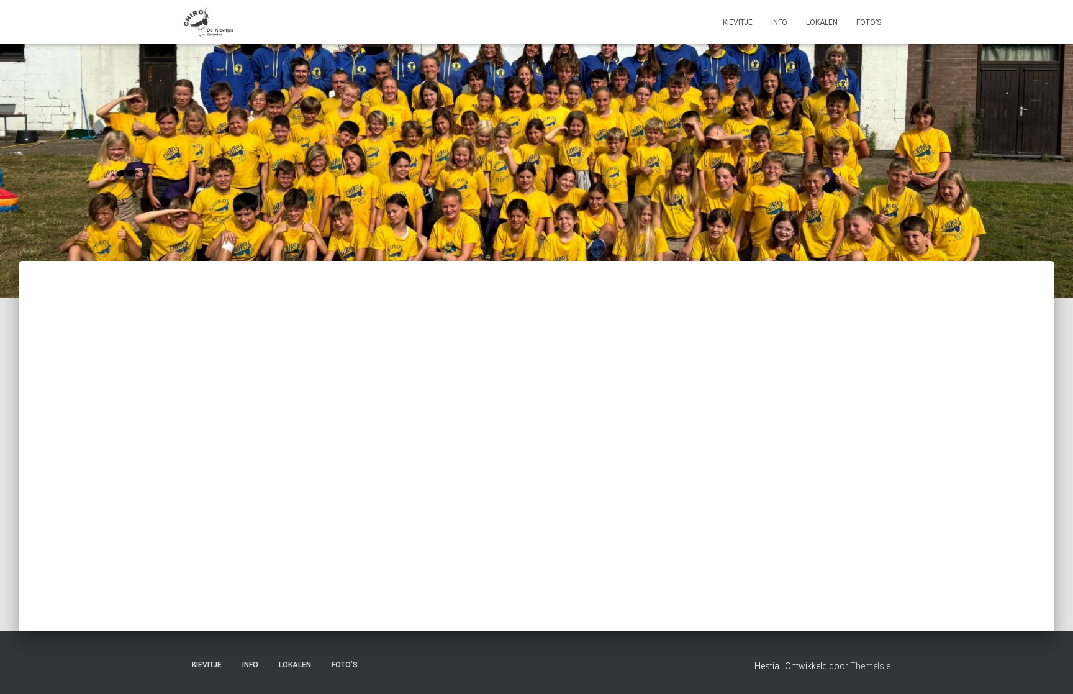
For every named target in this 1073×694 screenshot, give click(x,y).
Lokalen (822, 22)
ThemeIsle (870, 666)
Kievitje (738, 22)
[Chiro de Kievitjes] (208, 22)
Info (779, 22)
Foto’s (868, 22)
